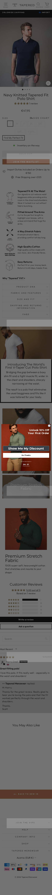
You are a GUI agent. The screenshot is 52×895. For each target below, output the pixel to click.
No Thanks (26, 455)
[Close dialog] (49, 426)
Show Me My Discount (26, 448)
